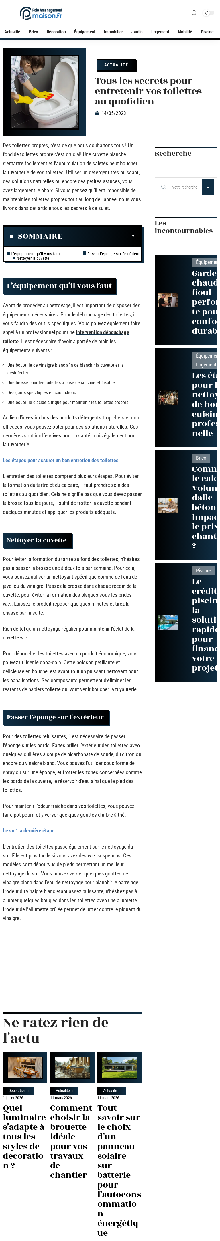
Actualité (116, 64)
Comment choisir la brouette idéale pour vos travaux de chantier (71, 1141)
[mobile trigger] (10, 13)
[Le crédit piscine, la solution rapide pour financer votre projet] (168, 622)
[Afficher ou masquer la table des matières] (98, 236)
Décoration (17, 1091)
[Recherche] (194, 13)
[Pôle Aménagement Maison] (41, 13)
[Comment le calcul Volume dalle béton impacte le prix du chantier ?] (168, 505)
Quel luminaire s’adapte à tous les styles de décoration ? (24, 1136)
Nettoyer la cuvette (33, 258)
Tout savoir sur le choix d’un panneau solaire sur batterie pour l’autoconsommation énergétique (119, 1170)
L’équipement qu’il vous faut (35, 253)
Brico (201, 458)
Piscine (203, 571)
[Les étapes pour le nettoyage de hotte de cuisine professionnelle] (168, 397)
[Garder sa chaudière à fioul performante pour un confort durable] (168, 300)
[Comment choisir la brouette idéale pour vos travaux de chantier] (72, 1067)
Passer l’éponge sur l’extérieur (114, 253)
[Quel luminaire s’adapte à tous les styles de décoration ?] (25, 1067)
